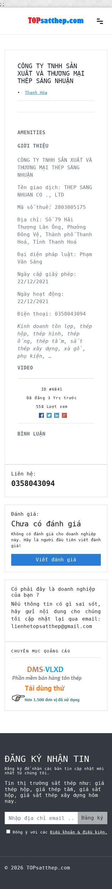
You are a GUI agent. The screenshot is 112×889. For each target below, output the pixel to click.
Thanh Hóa (36, 92)
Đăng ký (92, 818)
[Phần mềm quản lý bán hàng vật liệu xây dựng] (47, 684)
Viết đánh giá (56, 560)
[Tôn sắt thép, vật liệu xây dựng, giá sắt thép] (56, 20)
